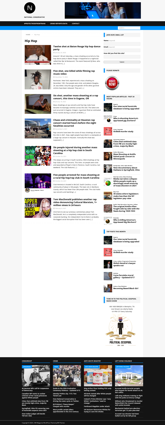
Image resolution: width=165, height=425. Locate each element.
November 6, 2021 (61, 129)
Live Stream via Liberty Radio (122, 309)
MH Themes (61, 423)
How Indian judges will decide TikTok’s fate (33, 415)
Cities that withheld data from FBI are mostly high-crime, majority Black (35, 403)
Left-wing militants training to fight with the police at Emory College (129, 397)
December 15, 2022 (61, 77)
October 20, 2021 (60, 181)
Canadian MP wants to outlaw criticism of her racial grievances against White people (34, 396)
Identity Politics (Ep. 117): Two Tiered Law (64, 395)
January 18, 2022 (60, 102)
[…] (63, 64)
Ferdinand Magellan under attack (97, 406)
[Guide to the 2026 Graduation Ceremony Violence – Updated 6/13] (67, 375)
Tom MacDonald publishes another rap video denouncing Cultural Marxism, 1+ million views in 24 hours (75, 202)
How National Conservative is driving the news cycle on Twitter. (66, 400)
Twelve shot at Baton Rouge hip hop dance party (76, 48)
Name (109, 40)
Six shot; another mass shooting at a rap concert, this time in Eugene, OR (75, 97)
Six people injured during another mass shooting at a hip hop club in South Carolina (75, 150)
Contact (75, 23)
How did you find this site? (114, 53)
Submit (122, 62)
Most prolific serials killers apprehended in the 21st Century (66, 410)
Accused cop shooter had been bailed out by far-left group (127, 415)
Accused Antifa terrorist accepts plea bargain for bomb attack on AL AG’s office (129, 390)
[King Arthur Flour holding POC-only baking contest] (98, 375)
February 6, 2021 (60, 208)
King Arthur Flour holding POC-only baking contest (97, 389)
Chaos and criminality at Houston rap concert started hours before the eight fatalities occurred (74, 122)
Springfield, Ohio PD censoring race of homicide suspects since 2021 (35, 409)
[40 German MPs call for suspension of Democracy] (36, 375)
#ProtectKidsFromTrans (34, 23)
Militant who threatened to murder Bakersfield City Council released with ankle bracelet (128, 403)
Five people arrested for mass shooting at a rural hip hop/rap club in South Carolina (76, 176)
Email (109, 47)
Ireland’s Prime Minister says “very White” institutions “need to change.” (97, 401)
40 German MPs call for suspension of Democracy (35, 389)
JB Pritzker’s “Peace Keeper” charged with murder (63, 405)
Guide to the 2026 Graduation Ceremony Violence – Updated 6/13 (66, 389)
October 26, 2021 (60, 156)
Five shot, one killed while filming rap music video (74, 72)
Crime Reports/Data (58, 23)
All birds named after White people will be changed (97, 395)
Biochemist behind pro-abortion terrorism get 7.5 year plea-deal (127, 409)
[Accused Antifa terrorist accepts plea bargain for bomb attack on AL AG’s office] (129, 375)
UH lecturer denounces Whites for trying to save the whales (97, 410)
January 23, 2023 (60, 53)
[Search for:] (129, 28)
